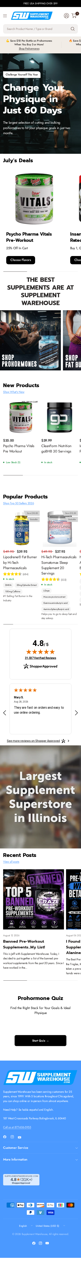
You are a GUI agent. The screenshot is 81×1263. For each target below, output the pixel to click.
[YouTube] (21, 1137)
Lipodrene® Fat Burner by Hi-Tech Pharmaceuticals (20, 562)
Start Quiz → (40, 1041)
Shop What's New (13, 392)
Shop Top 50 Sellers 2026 (18, 503)
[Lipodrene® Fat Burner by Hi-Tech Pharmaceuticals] (21, 529)
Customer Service (15, 1147)
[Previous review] (4, 713)
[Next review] (76, 713)
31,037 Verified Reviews (40, 658)
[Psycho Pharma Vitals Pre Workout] (21, 417)
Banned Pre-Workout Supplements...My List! (24, 944)
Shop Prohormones (29, 49)
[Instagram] (14, 1137)
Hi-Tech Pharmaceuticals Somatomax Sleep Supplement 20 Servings (58, 565)
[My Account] (66, 15)
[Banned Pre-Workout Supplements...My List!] (33, 899)
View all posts (11, 862)
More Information (15, 1159)
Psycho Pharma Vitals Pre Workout (18, 448)
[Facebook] (6, 1137)
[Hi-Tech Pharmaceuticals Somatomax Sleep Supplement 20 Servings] (59, 529)
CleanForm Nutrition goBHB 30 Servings (56, 448)
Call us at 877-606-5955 (17, 1127)
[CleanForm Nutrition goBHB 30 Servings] (59, 417)
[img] (40, 651)
